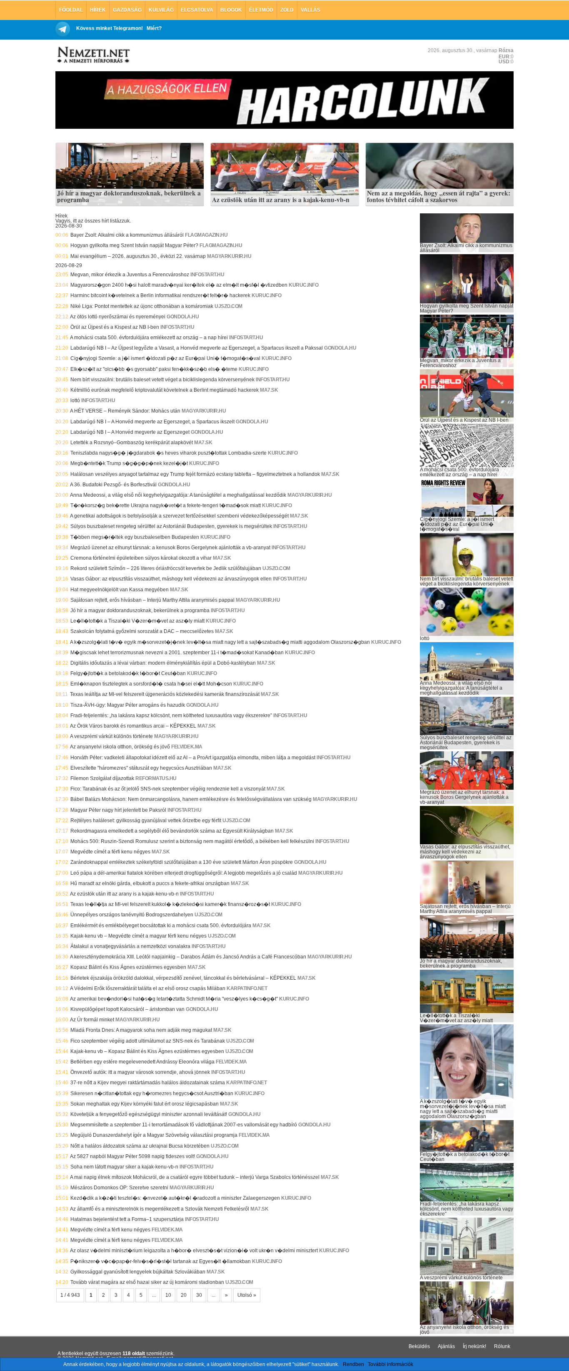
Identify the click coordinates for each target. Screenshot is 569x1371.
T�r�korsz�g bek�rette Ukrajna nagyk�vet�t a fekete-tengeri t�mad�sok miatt (165, 505)
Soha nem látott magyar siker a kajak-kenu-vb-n (124, 1167)
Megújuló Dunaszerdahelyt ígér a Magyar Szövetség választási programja (153, 1135)
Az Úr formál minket (92, 1020)
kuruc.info (303, 285)
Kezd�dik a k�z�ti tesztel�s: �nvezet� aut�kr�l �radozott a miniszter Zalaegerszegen (175, 1198)
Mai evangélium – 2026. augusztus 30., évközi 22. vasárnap (138, 256)
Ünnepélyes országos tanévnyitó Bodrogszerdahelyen (131, 915)
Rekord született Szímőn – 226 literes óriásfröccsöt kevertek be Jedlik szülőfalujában (165, 568)
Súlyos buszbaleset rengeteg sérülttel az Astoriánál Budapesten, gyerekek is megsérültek (171, 526)
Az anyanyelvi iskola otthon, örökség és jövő (120, 747)
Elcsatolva (197, 10)
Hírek (98, 10)
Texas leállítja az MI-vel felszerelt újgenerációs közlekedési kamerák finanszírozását (165, 694)
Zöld (287, 10)
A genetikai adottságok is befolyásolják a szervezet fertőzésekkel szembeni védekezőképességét (179, 516)
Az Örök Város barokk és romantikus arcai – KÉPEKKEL (133, 726)
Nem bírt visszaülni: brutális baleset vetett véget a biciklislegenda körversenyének (162, 380)
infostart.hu (207, 275)
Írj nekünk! (474, 1346)
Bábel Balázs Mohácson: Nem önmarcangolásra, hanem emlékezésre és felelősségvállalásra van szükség (191, 799)
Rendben (353, 1364)
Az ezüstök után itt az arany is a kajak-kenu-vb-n (280, 200)
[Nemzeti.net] (92, 55)
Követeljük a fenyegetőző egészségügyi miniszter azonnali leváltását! (148, 1114)
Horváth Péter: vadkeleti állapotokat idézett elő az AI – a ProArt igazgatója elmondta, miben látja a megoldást (192, 758)
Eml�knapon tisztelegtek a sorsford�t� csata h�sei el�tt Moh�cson (151, 684)
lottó (75, 400)
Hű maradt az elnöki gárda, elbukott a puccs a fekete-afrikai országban (150, 883)
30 (199, 1295)
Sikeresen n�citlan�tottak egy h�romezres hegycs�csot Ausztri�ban (151, 1093)
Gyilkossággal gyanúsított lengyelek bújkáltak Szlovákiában (137, 1272)
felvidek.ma (186, 747)
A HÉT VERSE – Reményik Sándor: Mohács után (125, 411)
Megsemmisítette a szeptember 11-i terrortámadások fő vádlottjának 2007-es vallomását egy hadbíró (183, 1125)
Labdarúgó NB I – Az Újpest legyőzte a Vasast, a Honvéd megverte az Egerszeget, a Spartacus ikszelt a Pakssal (196, 348)
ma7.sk (269, 390)
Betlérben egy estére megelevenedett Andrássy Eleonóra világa (142, 1062)
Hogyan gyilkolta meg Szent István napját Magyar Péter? (134, 245)
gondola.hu (183, 317)
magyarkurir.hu (229, 256)
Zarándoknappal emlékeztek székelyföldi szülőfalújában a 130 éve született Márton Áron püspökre (181, 862)
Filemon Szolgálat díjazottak (102, 778)
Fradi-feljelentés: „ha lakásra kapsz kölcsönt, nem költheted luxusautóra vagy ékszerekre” (171, 715)
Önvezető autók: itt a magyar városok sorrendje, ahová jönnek (140, 1072)
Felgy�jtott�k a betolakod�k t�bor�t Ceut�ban (128, 673)
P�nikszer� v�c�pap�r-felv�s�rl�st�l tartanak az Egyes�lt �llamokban (160, 1261)
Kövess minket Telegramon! (109, 28)
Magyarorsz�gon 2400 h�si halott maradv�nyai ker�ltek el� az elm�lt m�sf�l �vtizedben (178, 285)
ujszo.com (228, 306)
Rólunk (502, 1346)
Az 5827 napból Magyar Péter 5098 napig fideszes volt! (132, 1156)
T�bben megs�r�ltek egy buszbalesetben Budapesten (134, 537)
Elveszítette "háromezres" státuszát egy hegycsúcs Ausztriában (141, 768)
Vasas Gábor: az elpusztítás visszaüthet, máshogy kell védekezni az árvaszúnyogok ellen (171, 579)
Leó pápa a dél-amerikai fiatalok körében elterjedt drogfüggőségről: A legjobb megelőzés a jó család (183, 873)
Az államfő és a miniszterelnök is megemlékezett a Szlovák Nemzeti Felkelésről (159, 1209)
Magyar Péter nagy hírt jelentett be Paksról (118, 810)
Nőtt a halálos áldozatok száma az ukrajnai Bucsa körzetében (140, 1146)
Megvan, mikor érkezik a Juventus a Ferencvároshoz (129, 275)
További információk (390, 1364)
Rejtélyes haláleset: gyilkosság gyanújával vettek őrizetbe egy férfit (145, 820)
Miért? (154, 28)
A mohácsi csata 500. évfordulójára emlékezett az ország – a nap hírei (149, 337)
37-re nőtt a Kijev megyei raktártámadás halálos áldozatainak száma (147, 1083)
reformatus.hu (156, 778)
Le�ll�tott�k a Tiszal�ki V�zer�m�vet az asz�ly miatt (137, 621)
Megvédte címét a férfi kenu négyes (110, 852)
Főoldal (71, 10)
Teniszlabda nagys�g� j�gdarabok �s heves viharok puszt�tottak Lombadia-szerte (168, 453)
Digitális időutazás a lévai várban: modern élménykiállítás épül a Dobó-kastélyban (163, 663)
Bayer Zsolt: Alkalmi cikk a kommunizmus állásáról (127, 235)
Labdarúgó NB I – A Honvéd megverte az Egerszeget (130, 432)
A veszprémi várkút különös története (111, 736)
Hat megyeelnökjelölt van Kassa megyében (119, 590)
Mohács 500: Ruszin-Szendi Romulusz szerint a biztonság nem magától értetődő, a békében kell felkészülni (192, 841)
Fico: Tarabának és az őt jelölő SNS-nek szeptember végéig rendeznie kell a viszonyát (167, 789)
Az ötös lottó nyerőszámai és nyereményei (117, 317)
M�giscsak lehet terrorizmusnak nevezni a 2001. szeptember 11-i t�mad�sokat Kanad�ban (177, 652)
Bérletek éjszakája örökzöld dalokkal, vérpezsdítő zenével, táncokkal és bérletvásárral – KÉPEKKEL (183, 978)
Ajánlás (446, 1346)
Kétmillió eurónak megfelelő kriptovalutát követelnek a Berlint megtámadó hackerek (164, 390)
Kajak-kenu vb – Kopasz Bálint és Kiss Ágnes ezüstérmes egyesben (147, 1051)
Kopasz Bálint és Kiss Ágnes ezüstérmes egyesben (128, 967)
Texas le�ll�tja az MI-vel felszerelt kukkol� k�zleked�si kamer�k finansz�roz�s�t (170, 904)
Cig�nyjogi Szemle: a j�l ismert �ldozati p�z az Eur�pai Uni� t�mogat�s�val (165, 358)
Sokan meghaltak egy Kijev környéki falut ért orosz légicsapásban (144, 1104)
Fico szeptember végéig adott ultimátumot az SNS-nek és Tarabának (147, 1041)
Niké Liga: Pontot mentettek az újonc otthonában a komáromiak (141, 306)
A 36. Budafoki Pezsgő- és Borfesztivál (113, 485)
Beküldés (419, 1346)
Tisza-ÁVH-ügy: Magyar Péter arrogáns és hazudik (127, 705)
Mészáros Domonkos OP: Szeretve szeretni (119, 1188)
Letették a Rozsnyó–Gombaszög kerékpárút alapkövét (131, 442)
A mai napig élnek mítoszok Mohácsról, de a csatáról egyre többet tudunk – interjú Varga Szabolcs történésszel (194, 1177)
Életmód (261, 10)
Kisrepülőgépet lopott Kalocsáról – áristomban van (127, 1009)
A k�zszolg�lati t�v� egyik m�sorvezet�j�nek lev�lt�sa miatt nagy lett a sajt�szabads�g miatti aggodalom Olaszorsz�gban (220, 642)
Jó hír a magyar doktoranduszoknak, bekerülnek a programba (129, 196)
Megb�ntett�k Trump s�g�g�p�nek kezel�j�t (129, 463)
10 (168, 1295)
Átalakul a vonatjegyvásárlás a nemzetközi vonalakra (130, 946)
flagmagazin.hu (206, 235)
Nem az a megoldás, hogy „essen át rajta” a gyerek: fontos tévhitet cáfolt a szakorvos (438, 196)
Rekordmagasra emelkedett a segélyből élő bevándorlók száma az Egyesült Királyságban (172, 831)
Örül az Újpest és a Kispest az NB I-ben (114, 327)
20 (184, 1295)
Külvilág (161, 10)
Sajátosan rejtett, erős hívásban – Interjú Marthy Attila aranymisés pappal (152, 600)
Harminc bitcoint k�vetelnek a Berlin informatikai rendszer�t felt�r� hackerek (160, 295)
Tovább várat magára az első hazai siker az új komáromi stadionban (147, 1282)
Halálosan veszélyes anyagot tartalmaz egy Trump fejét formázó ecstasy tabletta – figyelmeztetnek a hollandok (195, 474)
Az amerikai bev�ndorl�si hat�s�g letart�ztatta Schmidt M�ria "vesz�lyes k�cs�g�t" (174, 999)
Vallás (310, 10)
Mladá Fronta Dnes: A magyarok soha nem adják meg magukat (141, 1030)
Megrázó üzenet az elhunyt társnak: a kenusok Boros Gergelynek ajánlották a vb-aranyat (170, 547)
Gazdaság (127, 10)
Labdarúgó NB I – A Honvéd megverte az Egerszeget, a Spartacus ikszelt (152, 422)
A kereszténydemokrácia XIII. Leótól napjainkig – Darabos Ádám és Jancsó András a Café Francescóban (188, 957)
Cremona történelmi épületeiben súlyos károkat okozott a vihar (141, 558)
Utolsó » (246, 1295)
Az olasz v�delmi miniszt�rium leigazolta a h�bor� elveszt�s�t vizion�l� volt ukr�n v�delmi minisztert (194, 1250)
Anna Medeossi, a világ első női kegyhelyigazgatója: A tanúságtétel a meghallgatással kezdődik (178, 495)
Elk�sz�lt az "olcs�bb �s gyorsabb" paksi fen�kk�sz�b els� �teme (153, 369)
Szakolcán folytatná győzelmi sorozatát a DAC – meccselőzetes (142, 631)
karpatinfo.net (247, 988)
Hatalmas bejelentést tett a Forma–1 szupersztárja (127, 1219)
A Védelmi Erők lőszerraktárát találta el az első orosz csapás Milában (147, 988)
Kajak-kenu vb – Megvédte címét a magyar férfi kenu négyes (138, 936)
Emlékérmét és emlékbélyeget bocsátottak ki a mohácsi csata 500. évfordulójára (160, 925)
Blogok (231, 10)
